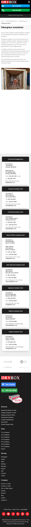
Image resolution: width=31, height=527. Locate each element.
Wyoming (3, 466)
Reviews (3, 493)
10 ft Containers (5, 432)
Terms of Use (15, 509)
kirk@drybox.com (10, 182)
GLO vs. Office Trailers (7, 488)
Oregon (3, 459)
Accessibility (23, 509)
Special (3, 449)
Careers (3, 498)
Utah (2, 471)
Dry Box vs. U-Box (6, 483)
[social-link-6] (27, 514)
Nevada (3, 468)
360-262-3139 (11, 178)
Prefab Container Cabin (7, 424)
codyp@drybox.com (10, 348)
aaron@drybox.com (10, 205)
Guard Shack (4, 422)
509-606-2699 (13, 300)
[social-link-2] (8, 514)
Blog (2, 495)
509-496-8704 (12, 298)
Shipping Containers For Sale (8, 410)
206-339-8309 (12, 199)
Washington (4, 457)
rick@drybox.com (10, 258)
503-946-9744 (13, 224)
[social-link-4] (18, 514)
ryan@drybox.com (10, 304)
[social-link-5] (22, 514)
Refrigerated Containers (7, 417)
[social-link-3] (13, 514)
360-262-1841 (13, 176)
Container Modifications (7, 419)
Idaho (2, 461)
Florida (3, 475)
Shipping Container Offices (8, 415)
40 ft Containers (5, 442)
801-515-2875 (12, 275)
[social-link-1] (3, 514)
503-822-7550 (12, 222)
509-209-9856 (13, 321)
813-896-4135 (12, 342)
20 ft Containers (5, 437)
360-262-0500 (16, 10)
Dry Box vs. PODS (6, 486)
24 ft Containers (5, 439)
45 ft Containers (5, 444)
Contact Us (4, 500)
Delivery (3, 490)
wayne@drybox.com (10, 228)
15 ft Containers (5, 435)
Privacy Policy (7, 509)
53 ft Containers (5, 446)
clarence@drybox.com (11, 281)
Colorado (3, 473)
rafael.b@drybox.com (11, 325)
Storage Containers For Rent (8, 412)
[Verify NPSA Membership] (15, 398)
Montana (3, 464)
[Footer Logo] (10, 378)
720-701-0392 (12, 252)
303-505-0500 (13, 254)
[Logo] (9, 2)
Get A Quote (16, 6)
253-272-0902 (13, 201)
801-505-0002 (12, 277)
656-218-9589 (13, 344)
